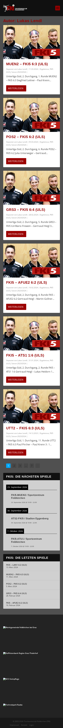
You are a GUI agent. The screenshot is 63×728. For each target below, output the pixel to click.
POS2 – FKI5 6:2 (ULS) (25, 137)
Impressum (14, 725)
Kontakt (24, 725)
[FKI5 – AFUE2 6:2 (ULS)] (31, 261)
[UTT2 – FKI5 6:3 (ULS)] (31, 406)
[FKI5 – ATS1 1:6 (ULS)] (31, 333)
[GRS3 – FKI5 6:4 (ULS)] (31, 188)
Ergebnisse (44, 69)
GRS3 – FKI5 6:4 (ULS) (25, 210)
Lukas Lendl (22, 69)
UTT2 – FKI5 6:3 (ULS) (25, 428)
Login (31, 725)
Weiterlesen (15, 88)
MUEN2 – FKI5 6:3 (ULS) (27, 64)
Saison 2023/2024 (18, 72)
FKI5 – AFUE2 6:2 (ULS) (26, 282)
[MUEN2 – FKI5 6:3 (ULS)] (31, 42)
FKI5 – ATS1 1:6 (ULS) (25, 355)
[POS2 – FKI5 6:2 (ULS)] (31, 115)
